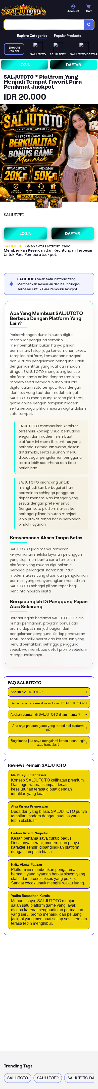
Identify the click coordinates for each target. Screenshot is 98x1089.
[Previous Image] (4, 153)
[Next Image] (94, 153)
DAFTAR (73, 65)
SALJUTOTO (14, 246)
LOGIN (24, 65)
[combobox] (44, 25)
